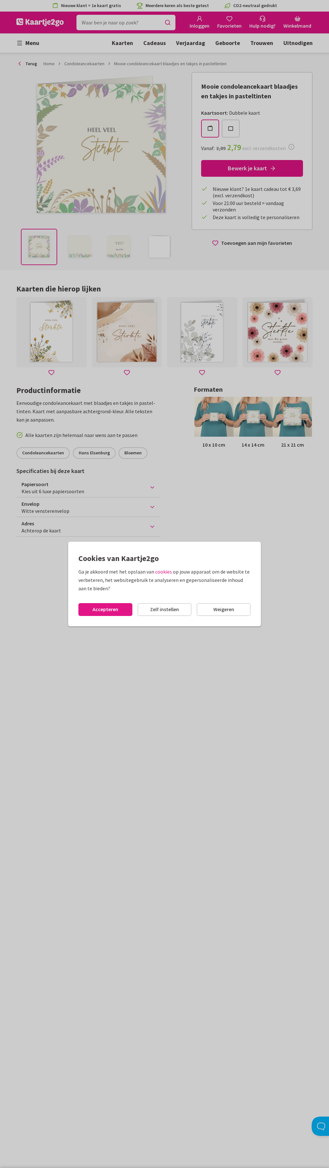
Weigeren (223, 609)
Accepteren (105, 609)
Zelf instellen (164, 609)
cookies (163, 571)
